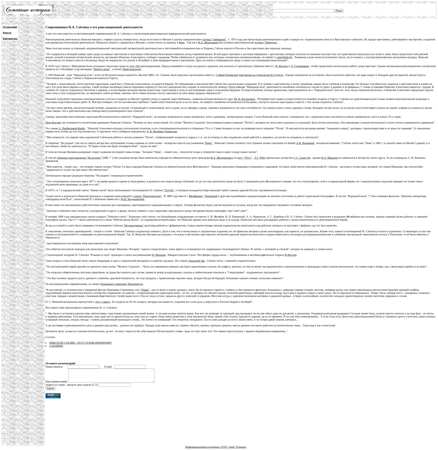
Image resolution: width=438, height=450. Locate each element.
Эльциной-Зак (196, 260)
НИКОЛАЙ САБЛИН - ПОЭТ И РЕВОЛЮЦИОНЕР (80, 342)
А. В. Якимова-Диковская (161, 131)
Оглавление (10, 26)
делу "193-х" (244, 157)
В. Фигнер (281, 66)
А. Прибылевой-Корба (72, 128)
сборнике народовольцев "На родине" (79, 157)
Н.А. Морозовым (208, 42)
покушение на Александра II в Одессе (261, 75)
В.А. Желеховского (222, 157)
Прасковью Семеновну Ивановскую (121, 284)
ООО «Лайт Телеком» (234, 447)
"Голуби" (169, 190)
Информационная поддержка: (203, 447)
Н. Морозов (159, 254)
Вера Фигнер (53, 122)
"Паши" (145, 289)
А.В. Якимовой (305, 143)
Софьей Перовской (227, 75)
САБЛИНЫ (56, 345)
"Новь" (208, 143)
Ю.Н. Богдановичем (132, 199)
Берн (182, 42)
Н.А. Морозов (329, 157)
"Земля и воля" (101, 69)
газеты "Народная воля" (148, 196)
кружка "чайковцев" (214, 39)
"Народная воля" (131, 69)
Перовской (211, 196)
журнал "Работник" (266, 42)
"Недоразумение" (133, 225)
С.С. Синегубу (302, 157)
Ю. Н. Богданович (244, 98)
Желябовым (196, 196)
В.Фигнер (291, 254)
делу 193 (135, 66)
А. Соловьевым (300, 66)
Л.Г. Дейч (259, 157)
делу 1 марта (102, 301)
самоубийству (284, 57)
